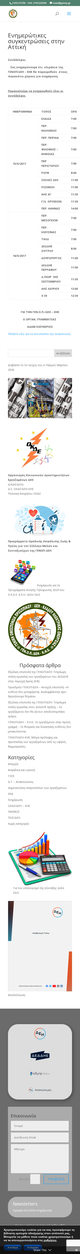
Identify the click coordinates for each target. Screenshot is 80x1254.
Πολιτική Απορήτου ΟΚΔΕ (24, 493)
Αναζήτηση (63, 353)
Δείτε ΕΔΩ (33, 594)
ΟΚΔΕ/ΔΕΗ (16, 484)
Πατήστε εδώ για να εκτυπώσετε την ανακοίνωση (39, 334)
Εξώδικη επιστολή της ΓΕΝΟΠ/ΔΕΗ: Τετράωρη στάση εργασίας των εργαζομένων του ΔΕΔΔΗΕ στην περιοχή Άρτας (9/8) (38, 676)
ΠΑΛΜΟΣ (14, 811)
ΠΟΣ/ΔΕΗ (14, 817)
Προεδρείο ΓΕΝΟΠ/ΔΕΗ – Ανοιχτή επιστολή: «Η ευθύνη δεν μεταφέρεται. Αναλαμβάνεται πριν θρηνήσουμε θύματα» (38, 691)
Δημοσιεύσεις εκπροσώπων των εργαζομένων (37, 788)
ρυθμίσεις (50, 1240)
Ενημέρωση (15, 800)
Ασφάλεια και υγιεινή (21, 770)
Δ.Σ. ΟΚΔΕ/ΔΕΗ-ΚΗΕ (21, 489)
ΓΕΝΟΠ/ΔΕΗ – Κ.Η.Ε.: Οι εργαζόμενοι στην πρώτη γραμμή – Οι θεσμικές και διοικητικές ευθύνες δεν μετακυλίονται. (39, 726)
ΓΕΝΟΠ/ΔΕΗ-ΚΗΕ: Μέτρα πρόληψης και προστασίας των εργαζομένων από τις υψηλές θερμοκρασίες (37, 742)
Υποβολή (56, 1179)
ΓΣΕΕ (11, 776)
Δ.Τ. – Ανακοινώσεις (20, 782)
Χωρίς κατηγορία (18, 823)
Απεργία (13, 764)
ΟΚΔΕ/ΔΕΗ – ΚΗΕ (19, 806)
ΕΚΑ (10, 794)
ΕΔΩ (16, 892)
